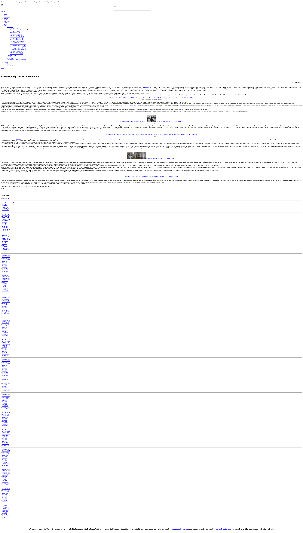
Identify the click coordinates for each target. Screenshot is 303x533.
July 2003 (4, 494)
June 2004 (4, 477)
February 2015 (5, 289)
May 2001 (4, 505)
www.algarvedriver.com (179, 529)
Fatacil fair (18, 139)
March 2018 (5, 227)
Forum (5, 22)
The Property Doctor (12, 55)
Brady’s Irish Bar (147, 87)
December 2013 (6, 320)
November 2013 (6, 321)
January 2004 (5, 484)
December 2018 (6, 215)
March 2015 (5, 288)
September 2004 (6, 473)
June (3, 458)
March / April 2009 (6, 389)
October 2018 (5, 217)
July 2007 (4, 418)
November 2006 (6, 431)
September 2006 (6, 434)
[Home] (3, 11)
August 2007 (5, 417)
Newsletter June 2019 (15, 32)
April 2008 (4, 404)
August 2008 (5, 398)
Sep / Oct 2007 (5, 415)
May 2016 (4, 265)
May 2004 (4, 479)
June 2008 (4, 401)
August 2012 (5, 345)
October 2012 (5, 342)
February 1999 (5, 515)
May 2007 (4, 420)
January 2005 (5, 465)
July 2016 (4, 262)
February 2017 (6, 249)
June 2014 (4, 306)
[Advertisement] (170, 8)
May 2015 (4, 285)
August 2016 (5, 261)
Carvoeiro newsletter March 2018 (18, 49)
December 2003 (6, 489)
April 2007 (4, 421)
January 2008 (5, 408)
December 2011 (6, 359)
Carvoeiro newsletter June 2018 (18, 45)
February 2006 (5, 444)
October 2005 (5, 452)
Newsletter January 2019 (16, 35)
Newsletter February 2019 (16, 31)
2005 (5, 458)
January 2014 (5, 313)
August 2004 (5, 475)
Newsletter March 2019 (16, 34)
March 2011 (5, 372)
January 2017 (5, 251)
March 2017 (5, 248)
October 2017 (5, 238)
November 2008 (6, 396)
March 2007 (5, 422)
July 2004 (4, 476)
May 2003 (4, 497)
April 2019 (4, 205)
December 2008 (6, 394)
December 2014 (6, 297)
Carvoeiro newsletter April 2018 (18, 48)
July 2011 (4, 366)
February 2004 (5, 483)
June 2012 (4, 348)
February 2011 (5, 373)
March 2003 (5, 500)
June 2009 (4, 386)
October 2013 (5, 323)
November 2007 (6, 414)
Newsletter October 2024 (16, 52)
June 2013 (4, 328)
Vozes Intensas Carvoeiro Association (16, 59)
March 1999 (5, 514)
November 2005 (6, 451)
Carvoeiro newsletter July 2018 (18, 44)
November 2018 (6, 216)
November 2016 (6, 257)
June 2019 (4, 204)
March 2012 (5, 352)
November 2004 (6, 470)
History (5, 24)
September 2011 (6, 363)
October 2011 (5, 362)
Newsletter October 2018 (16, 39)
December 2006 (6, 429)
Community (7, 17)
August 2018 (5, 220)
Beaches (6, 20)
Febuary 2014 (5, 312)
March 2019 (5, 207)
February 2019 (6, 208)
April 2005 (4, 461)
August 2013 (5, 325)
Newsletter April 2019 (15, 28)
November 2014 (6, 299)
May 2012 (4, 349)
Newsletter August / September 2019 (19, 29)
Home (5, 14)
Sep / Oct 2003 (5, 491)
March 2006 (5, 442)
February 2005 (5, 463)
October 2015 (5, 278)
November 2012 (6, 341)
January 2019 (5, 210)
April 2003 (4, 499)
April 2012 (4, 351)
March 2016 (5, 268)
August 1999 (5, 511)
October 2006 (5, 432)
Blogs (5, 25)
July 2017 (4, 242)
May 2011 (4, 369)
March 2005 (5, 462)
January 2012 (5, 355)
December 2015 (6, 275)
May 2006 (4, 439)
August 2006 (5, 435)
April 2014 (4, 309)
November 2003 (6, 490)
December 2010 (6, 379)
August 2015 (5, 281)
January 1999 (5, 517)
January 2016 (5, 271)
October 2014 (5, 300)
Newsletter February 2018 (16, 51)
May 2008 (4, 403)
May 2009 (4, 387)
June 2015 (4, 283)
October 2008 (5, 397)
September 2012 (6, 344)
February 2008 (5, 407)
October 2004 (5, 472)
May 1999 (4, 513)
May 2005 (4, 459)
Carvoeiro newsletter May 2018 (18, 47)
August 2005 (5, 455)
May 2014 (4, 307)
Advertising (10, 65)
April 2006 (4, 441)
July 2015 (4, 282)
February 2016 (5, 269)
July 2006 (4, 437)
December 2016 (6, 255)
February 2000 (5, 508)
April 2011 (4, 371)
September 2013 (6, 324)
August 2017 (5, 241)
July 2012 (4, 347)
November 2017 (6, 237)
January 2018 (5, 230)
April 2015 (4, 286)
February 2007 (5, 424)
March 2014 (5, 310)
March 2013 (5, 333)
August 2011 (5, 365)
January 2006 (5, 445)
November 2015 (6, 276)
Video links (10, 56)
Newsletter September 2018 (17, 41)
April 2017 (4, 246)
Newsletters (10, 27)
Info (5, 15)
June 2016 (4, 264)
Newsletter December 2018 (17, 37)
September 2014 (6, 302)
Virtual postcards (11, 58)
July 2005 (4, 456)
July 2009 (4, 384)
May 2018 (4, 225)
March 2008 (5, 406)
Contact (6, 62)
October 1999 (5, 510)
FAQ (5, 61)
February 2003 (5, 501)
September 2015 (6, 279)
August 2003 (5, 493)
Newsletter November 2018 (17, 38)
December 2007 (6, 413)
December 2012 (6, 339)
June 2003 (4, 496)
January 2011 (5, 375)
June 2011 (4, 368)
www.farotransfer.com (222, 529)
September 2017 (6, 239)
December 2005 (6, 449)
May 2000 (4, 507)
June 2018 (4, 223)
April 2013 (4, 331)
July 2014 (4, 304)
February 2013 (5, 334)
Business (6, 18)
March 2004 (5, 482)
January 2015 (5, 291)
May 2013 (4, 330)
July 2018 (4, 222)
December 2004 (6, 469)
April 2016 (4, 267)
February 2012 (5, 354)
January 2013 (5, 335)
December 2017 (6, 235)
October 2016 (5, 258)
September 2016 (6, 259)
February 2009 (5, 390)
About (8, 64)
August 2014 (5, 303)
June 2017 (4, 244)
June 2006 (4, 438)
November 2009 (6, 383)
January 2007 (5, 425)
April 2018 (4, 226)
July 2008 (4, 400)
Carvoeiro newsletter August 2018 (18, 42)
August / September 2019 (8, 202)
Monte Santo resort (106, 90)
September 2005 (6, 453)
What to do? (7, 21)
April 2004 (4, 480)
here (154, 99)
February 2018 (6, 229)
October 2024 (5, 198)
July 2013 (4, 327)
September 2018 (6, 219)
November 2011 (6, 361)
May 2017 (4, 245)
